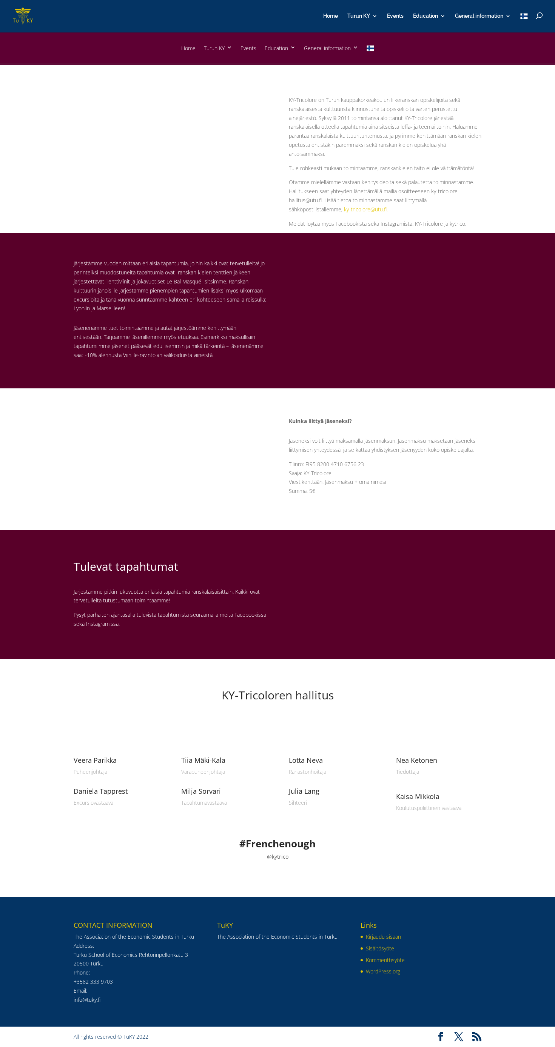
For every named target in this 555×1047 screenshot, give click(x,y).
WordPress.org (383, 971)
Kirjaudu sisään (383, 936)
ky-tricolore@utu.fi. (366, 209)
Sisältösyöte (380, 948)
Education (425, 16)
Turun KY (358, 16)
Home (330, 16)
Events (395, 16)
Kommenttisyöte (385, 960)
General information (479, 16)
